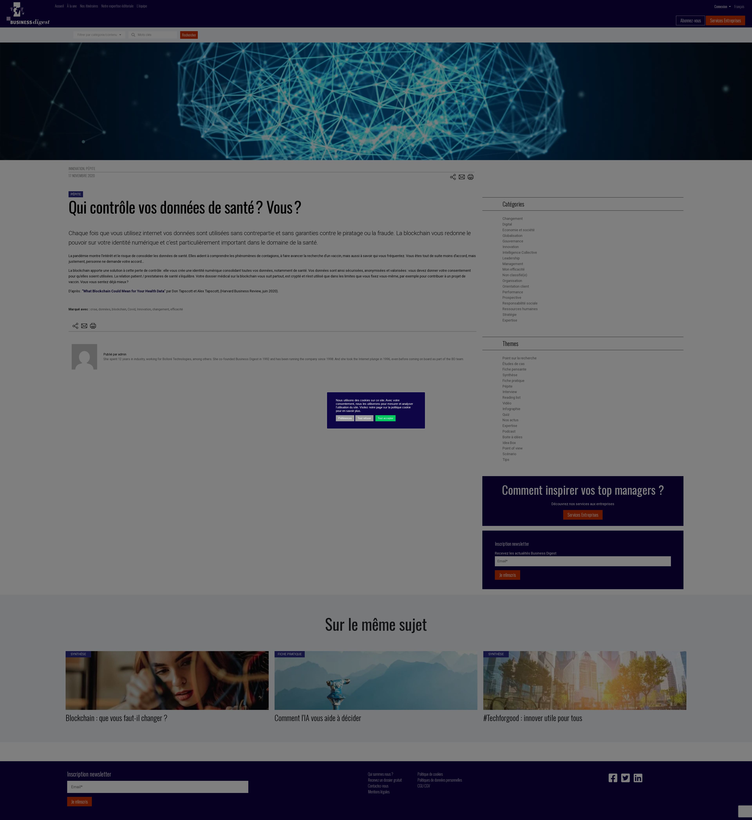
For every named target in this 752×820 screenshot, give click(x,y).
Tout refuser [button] (364, 418)
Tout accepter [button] (385, 418)
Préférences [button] (345, 418)
